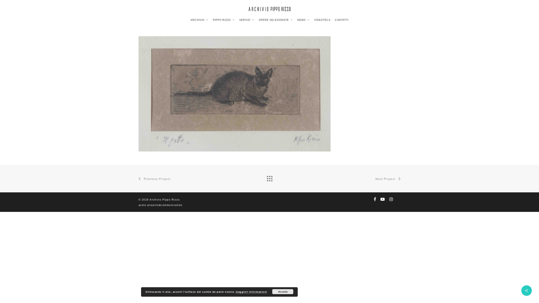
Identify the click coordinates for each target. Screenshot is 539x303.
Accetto (283, 292)
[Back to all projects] (269, 177)
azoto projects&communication (161, 205)
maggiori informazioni (251, 291)
